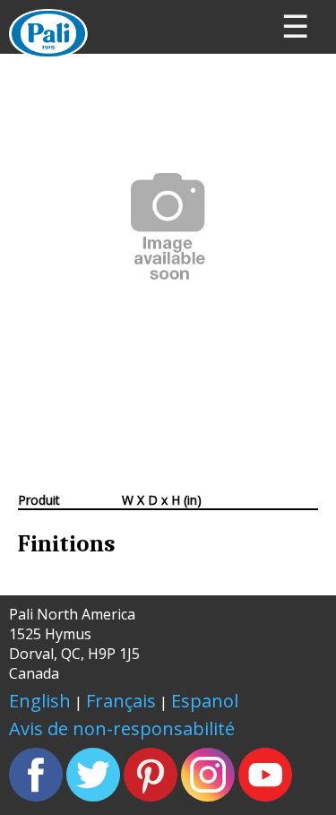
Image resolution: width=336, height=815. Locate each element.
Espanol (204, 701)
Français (121, 701)
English (40, 701)
